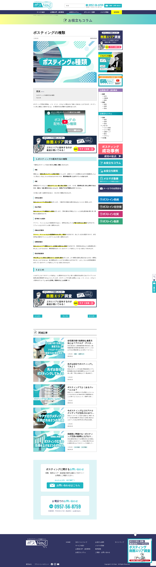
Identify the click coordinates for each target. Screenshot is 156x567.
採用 (105, 106)
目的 (103, 102)
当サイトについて (81, 542)
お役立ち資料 (99, 542)
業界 (103, 94)
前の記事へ (92, 316)
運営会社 (29, 564)
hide (42, 91)
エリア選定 (107, 129)
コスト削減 (107, 127)
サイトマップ (119, 542)
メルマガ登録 (104, 12)
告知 (105, 108)
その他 (104, 138)
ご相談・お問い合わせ (102, 552)
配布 (105, 133)
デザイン (106, 136)
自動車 (106, 98)
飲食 (105, 100)
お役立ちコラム (74, 12)
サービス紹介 (41, 12)
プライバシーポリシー (42, 564)
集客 (105, 104)
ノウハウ (36, 38)
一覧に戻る (65, 316)
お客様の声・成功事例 (57, 12)
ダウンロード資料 (89, 12)
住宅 (105, 96)
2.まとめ (38, 97)
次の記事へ (38, 316)
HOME (34, 15)
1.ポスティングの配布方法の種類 (45, 95)
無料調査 (116, 12)
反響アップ (107, 131)
